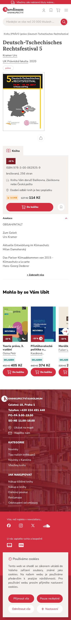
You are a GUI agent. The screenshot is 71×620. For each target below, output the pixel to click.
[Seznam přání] (51, 10)
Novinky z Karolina (19, 460)
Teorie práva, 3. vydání (13, 347)
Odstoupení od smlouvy (23, 503)
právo (24, 34)
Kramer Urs (10, 55)
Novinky (13, 449)
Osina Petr (9, 353)
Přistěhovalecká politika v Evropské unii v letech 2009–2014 (43, 347)
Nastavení (51, 609)
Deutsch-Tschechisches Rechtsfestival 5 (49, 34)
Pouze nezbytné (50, 598)
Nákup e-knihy (17, 487)
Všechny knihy (17, 465)
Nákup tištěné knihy (20, 482)
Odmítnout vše (21, 609)
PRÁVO (15, 34)
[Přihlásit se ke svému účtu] (43, 10)
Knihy (7, 34)
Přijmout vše (21, 598)
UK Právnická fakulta (15, 61)
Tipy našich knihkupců (21, 455)
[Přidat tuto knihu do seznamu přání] (61, 207)
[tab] (13, 150)
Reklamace (15, 497)
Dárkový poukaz (18, 492)
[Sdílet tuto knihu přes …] (40, 138)
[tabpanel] (35, 184)
